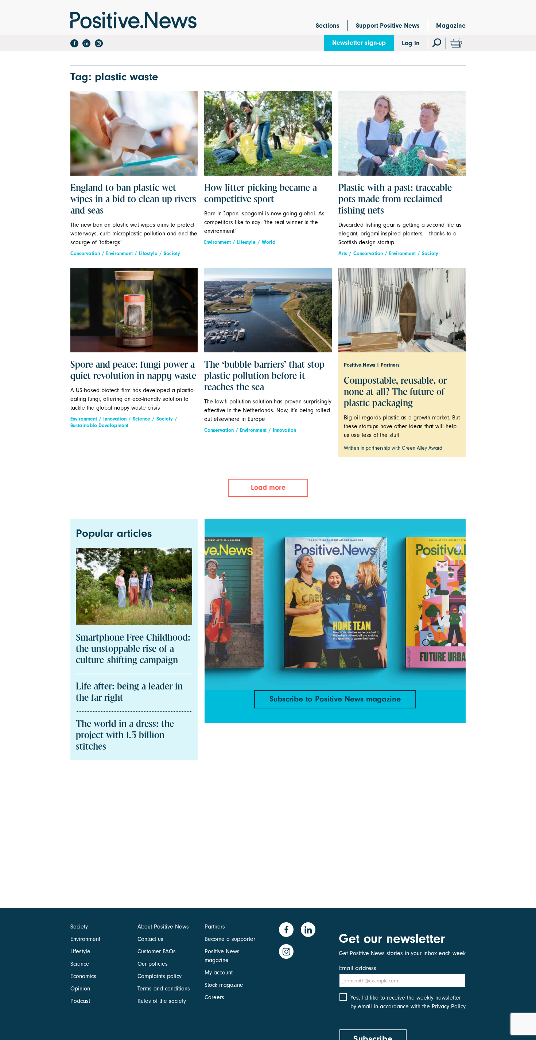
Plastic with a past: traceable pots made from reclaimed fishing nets (395, 199)
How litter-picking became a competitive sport (260, 194)
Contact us (150, 939)
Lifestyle (148, 253)
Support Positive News (388, 26)
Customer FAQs (156, 951)
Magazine (451, 26)
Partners (215, 926)
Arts (342, 253)
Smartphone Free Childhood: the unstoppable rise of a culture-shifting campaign (133, 649)
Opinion (80, 988)
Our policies (152, 964)
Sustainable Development (99, 425)
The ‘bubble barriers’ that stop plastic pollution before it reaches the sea (264, 376)
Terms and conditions (163, 988)
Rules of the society (161, 1001)
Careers (214, 997)
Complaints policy (159, 976)
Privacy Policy (449, 1006)
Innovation (115, 419)
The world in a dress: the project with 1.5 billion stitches (125, 735)
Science (141, 419)
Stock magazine (224, 985)
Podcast (80, 1001)
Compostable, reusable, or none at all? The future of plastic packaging (395, 392)
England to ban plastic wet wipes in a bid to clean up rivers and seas (133, 199)
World (269, 242)
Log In (411, 43)
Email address (357, 968)
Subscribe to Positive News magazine (335, 699)
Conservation (85, 253)
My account (219, 972)
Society (172, 253)
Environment (119, 253)
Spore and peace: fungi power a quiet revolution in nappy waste (133, 371)
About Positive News (163, 926)
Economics (83, 976)
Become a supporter (230, 939)
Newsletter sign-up (359, 43)
